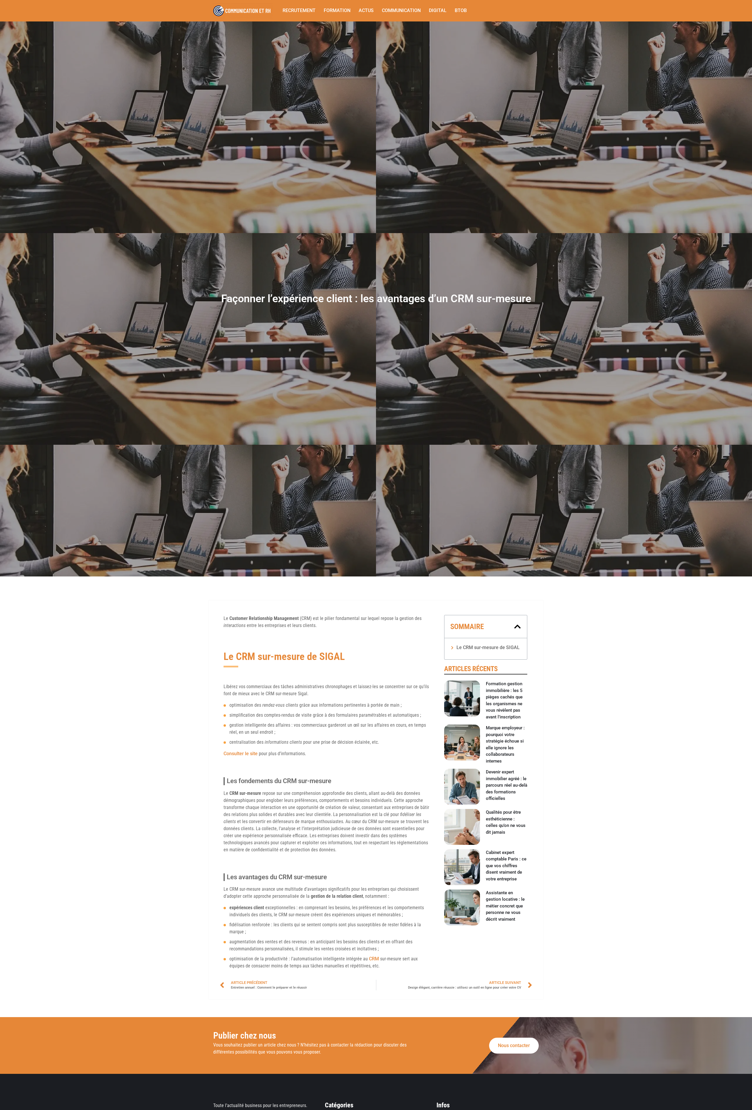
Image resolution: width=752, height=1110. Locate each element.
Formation (337, 10)
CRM (374, 959)
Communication (401, 10)
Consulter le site (241, 753)
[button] (517, 626)
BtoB (461, 10)
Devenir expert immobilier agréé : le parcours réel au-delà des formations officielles (506, 785)
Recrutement (299, 10)
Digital (437, 10)
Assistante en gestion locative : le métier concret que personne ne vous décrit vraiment (505, 906)
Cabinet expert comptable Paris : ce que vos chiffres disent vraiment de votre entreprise (506, 866)
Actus (366, 10)
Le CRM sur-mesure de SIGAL (488, 647)
